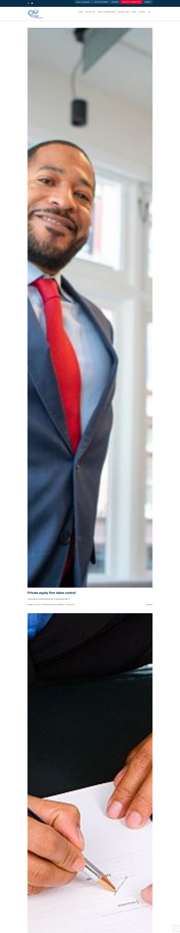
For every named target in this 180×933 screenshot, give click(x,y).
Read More (149, 604)
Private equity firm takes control (52, 593)
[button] (149, 12)
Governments (52, 604)
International (60, 604)
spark (31, 604)
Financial (45, 604)
